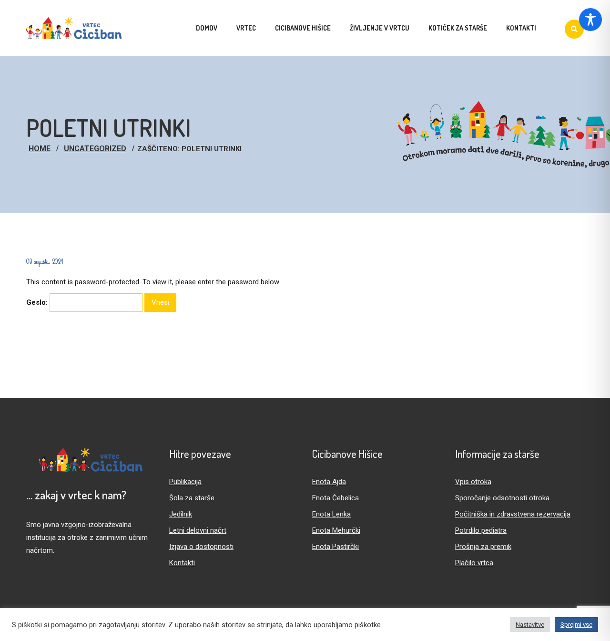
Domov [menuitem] (206, 28)
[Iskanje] (574, 29)
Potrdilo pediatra (481, 530)
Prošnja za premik (483, 546)
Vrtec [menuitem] (246, 28)
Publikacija (185, 481)
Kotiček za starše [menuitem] (457, 28)
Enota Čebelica (335, 498)
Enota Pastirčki (335, 546)
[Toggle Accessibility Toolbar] (590, 19)
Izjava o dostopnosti (201, 546)
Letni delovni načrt (197, 530)
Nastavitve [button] (530, 624)
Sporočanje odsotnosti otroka (502, 498)
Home (40, 148)
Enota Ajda (329, 481)
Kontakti (182, 562)
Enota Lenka (331, 514)
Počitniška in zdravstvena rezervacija (512, 514)
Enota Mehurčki (336, 530)
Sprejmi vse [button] (576, 624)
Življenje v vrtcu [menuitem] (379, 28)
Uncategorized (95, 148)
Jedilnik (180, 514)
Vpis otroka (473, 481)
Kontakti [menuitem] (521, 28)
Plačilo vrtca (474, 562)
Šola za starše (191, 498)
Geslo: (38, 302)
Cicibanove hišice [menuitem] (303, 28)
